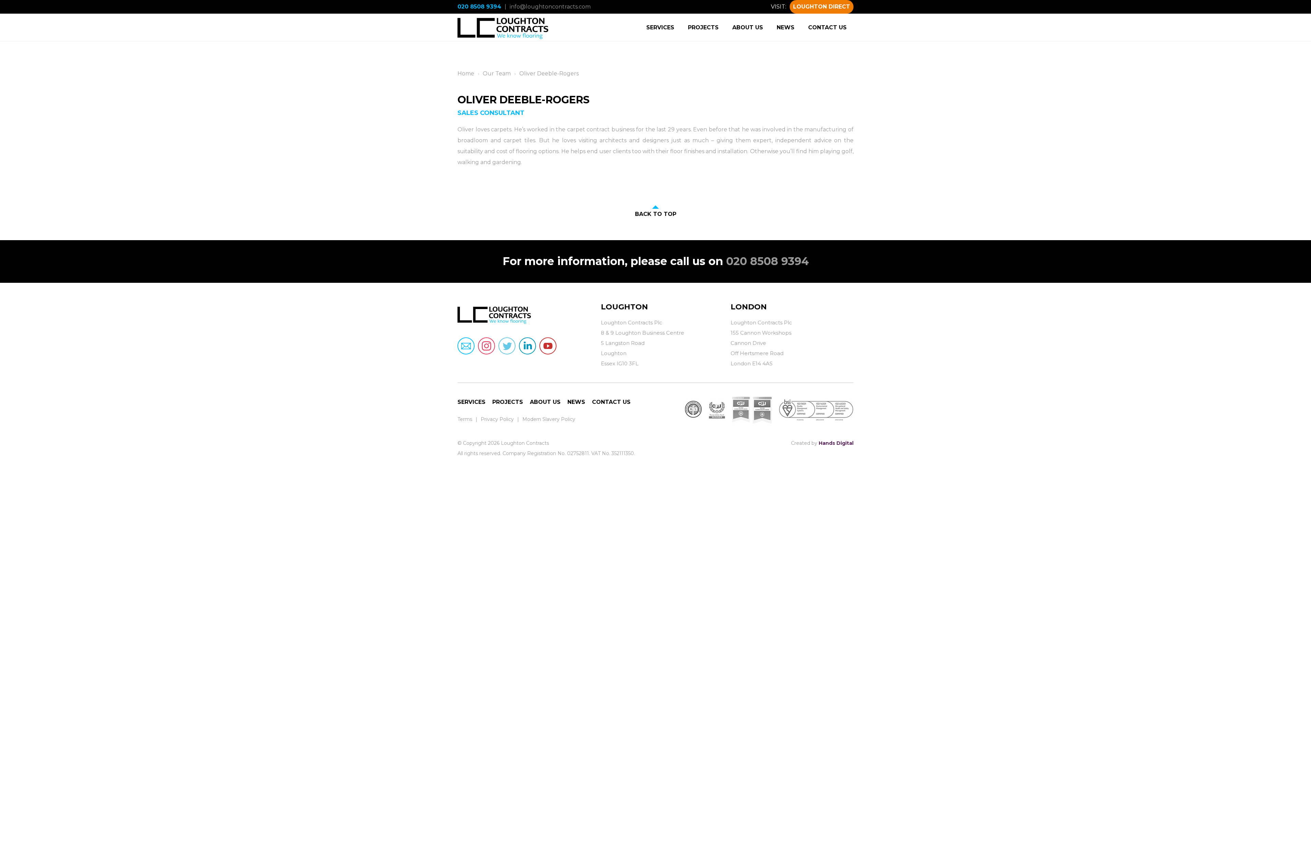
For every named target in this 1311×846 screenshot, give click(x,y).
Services (660, 27)
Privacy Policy (497, 419)
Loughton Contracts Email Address (466, 345)
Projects (703, 27)
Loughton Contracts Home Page (503, 27)
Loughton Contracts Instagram (486, 345)
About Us (747, 27)
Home (465, 73)
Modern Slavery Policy (548, 419)
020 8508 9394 (479, 6)
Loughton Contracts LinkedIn (527, 345)
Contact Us (827, 27)
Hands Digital (836, 443)
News (785, 27)
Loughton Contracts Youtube (547, 345)
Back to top (655, 214)
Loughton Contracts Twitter (507, 345)
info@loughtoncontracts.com (550, 6)
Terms (464, 419)
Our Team (497, 73)
